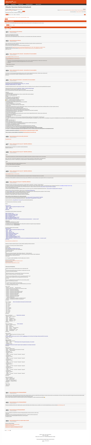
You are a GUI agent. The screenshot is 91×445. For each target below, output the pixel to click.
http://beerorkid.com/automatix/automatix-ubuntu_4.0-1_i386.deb (18, 83)
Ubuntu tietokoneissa (13, 31)
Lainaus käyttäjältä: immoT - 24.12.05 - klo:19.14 (13, 58)
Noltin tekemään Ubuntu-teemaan (50, 436)
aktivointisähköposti (10, 10)
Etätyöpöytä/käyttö (21, 409)
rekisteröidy (20, 9)
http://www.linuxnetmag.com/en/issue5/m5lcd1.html (14, 426)
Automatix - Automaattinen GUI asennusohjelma (26, 79)
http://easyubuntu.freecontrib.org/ (29, 132)
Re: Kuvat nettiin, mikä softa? (23, 136)
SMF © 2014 (44, 434)
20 (8, 28)
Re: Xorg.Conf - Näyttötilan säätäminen (25, 143)
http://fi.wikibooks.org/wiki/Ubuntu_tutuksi (12, 262)
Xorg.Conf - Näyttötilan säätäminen (24, 181)
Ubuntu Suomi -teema (38, 436)
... (7, 28)
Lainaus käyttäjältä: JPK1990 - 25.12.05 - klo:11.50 (12, 56)
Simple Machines (49, 434)
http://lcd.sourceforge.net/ (9, 425)
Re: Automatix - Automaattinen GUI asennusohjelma (27, 53)
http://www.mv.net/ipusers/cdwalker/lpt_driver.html (13, 427)
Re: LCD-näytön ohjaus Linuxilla (23, 420)
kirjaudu (16, 9)
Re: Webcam (20, 31)
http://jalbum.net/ (8, 139)
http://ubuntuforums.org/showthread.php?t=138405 (28, 130)
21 (9, 28)
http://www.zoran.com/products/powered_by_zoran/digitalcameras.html (30, 48)
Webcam (19, 40)
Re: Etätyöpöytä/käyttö (22, 392)
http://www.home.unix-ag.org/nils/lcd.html (12, 424)
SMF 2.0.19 (41, 434)
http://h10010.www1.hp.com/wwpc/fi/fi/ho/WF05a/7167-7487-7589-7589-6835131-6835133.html (28, 47)
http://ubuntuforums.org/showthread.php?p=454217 (14, 260)
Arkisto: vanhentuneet (13, 53)
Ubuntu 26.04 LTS (79, 11)
